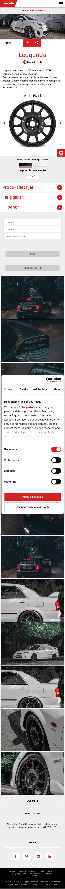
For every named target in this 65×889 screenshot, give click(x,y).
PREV (8, 43)
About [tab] (57, 389)
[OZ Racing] (16, 3)
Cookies (48, 873)
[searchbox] (33, 222)
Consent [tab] (9, 389)
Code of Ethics (46, 871)
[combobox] (32, 222)
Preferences (35, 873)
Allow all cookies (32, 496)
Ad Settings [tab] (40, 389)
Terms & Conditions (27, 871)
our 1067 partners (25, 407)
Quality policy (20, 873)
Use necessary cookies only (32, 506)
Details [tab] (24, 389)
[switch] (56, 460)
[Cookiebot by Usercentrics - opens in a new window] (46, 379)
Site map (33, 876)
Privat (12, 871)
